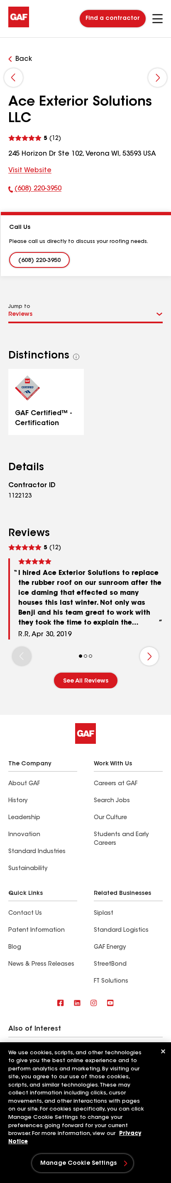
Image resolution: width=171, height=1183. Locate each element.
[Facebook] (60, 1003)
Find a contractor (113, 19)
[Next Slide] (157, 77)
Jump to (19, 306)
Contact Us (25, 913)
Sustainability (27, 869)
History (17, 801)
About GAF (24, 784)
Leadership (24, 818)
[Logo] (18, 25)
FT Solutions (111, 981)
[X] (77, 1003)
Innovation (24, 835)
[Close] (163, 1051)
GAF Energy (110, 947)
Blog (14, 947)
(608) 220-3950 (34, 190)
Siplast (103, 913)
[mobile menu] (157, 18)
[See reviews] (34, 137)
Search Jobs (112, 801)
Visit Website (29, 170)
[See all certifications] (76, 356)
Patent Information (36, 930)
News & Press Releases (41, 964)
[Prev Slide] (13, 77)
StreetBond (110, 964)
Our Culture (110, 818)
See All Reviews (85, 681)
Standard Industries (37, 852)
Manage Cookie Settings (78, 1163)
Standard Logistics (121, 930)
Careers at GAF (115, 784)
